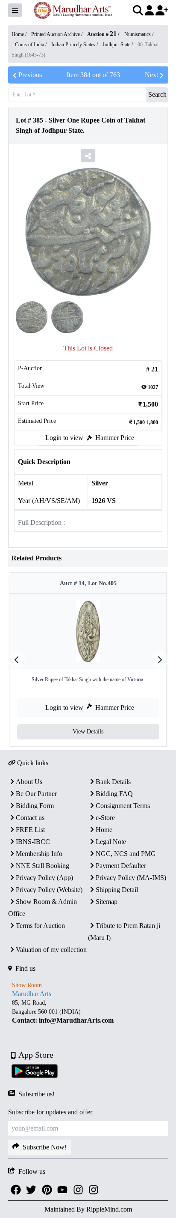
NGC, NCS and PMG (126, 853)
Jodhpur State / (118, 45)
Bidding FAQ (114, 793)
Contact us (30, 817)
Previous (30, 74)
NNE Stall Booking (42, 865)
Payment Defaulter (121, 865)
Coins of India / (31, 45)
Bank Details (113, 781)
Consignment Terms (123, 805)
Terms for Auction (40, 925)
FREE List (30, 829)
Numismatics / (138, 34)
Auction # (102, 34)
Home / (20, 34)
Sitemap (106, 901)
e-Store (105, 817)
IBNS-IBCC (33, 841)
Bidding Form (35, 805)
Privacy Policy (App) (44, 877)
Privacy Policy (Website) (49, 889)
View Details (88, 731)
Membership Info (39, 853)
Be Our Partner (36, 793)
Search (157, 94)
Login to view (64, 437)
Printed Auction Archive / (57, 34)
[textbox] (88, 1012)
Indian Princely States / (75, 45)
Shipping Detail (117, 889)
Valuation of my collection (51, 949)
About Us (29, 781)
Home (104, 829)
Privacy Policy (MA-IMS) (131, 877)
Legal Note (111, 841)
